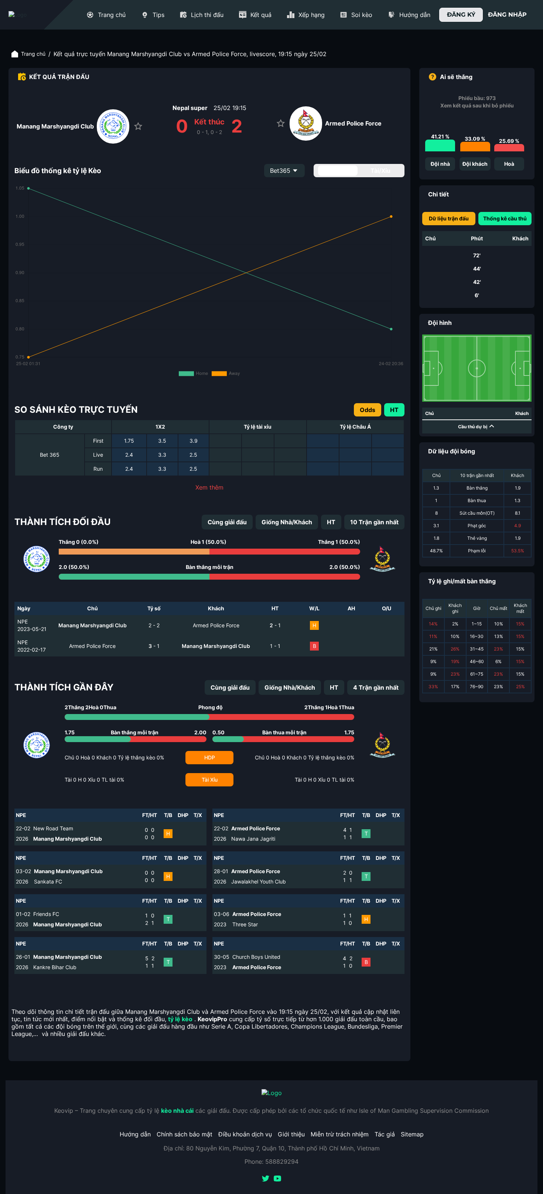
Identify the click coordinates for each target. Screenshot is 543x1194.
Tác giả (385, 1134)
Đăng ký (461, 14)
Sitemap (412, 1134)
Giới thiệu (291, 1134)
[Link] (30, 14)
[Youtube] (277, 1179)
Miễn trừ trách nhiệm (340, 1134)
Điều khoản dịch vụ (245, 1134)
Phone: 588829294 (271, 1161)
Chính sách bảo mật (184, 1134)
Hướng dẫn (135, 1134)
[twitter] (265, 1179)
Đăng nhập (507, 14)
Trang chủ (33, 54)
